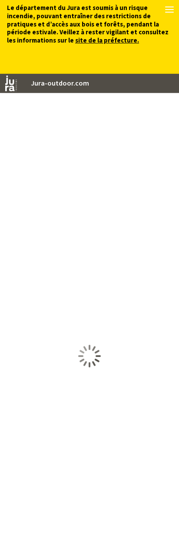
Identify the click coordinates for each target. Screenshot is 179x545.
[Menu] (169, 9)
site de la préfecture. (107, 40)
